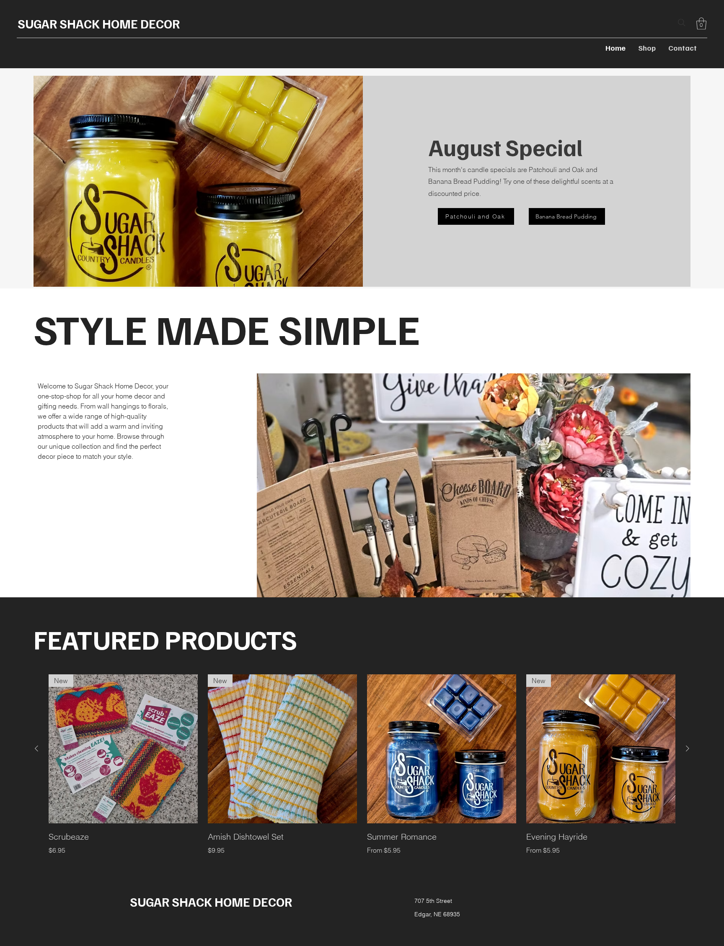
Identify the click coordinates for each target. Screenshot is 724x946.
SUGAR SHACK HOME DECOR (99, 23)
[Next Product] (688, 748)
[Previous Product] (36, 748)
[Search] (681, 22)
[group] (362, 765)
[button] (701, 24)
